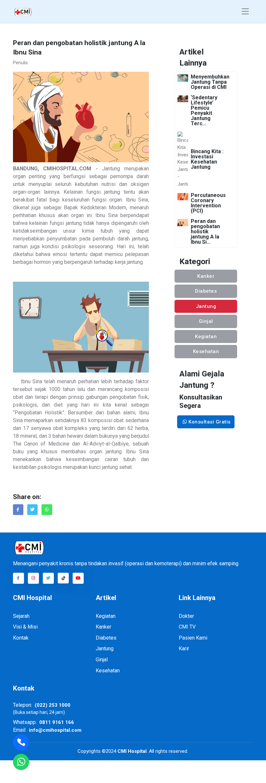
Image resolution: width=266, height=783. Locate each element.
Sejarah (21, 616)
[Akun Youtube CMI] (78, 578)
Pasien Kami (193, 638)
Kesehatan (206, 351)
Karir (184, 648)
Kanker (205, 276)
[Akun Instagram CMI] (33, 578)
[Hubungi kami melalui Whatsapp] (21, 762)
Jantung (206, 306)
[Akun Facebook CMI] (18, 578)
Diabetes (206, 291)
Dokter (186, 616)
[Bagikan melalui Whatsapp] (47, 509)
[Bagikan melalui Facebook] (18, 509)
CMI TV (187, 627)
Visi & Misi (25, 627)
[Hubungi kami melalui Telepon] (21, 742)
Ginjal (206, 321)
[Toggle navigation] (245, 11)
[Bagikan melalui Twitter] (32, 509)
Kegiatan (206, 336)
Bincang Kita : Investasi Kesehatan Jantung (207, 159)
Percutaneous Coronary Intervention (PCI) (208, 203)
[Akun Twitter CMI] (48, 578)
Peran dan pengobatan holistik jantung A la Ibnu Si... (205, 231)
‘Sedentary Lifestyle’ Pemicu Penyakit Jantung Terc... (204, 110)
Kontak (21, 638)
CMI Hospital (131, 751)
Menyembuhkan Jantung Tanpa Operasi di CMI (210, 82)
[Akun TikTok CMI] (63, 578)
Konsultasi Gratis (209, 422)
